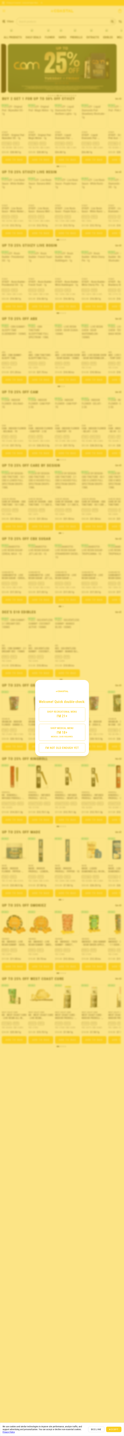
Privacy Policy (9, 1432)
